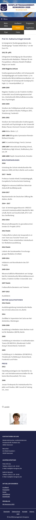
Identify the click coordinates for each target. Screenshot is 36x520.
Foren (18, 28)
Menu (4, 19)
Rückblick (6, 24)
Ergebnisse (30, 28)
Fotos (18, 32)
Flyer (6, 32)
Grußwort (17, 23)
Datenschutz (16, 511)
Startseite (6, 511)
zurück (6, 407)
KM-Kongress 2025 (8, 504)
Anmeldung (6, 494)
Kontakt (24, 511)
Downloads (6, 496)
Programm (30, 23)
